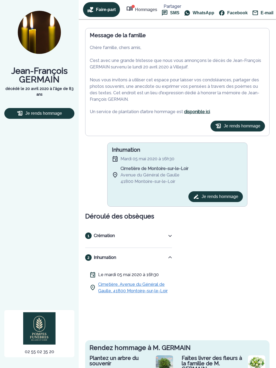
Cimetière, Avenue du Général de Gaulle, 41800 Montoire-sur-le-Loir (133, 287)
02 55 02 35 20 (39, 351)
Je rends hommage (43, 113)
